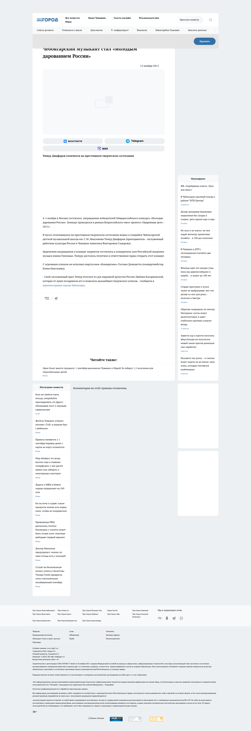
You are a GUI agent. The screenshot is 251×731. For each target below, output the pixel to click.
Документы (96, 30)
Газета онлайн (122, 17)
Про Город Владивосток (67, 620)
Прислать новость (189, 19)
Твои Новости (63, 610)
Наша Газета (112, 610)
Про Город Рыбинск (90, 614)
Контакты (110, 631)
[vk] (47, 298)
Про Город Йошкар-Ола (92, 610)
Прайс (71, 639)
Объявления (74, 635)
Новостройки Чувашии (168, 30)
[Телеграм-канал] (134, 141)
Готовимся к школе (72, 30)
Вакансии (142, 30)
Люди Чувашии (97, 17)
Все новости (72, 17)
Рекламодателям (149, 17)
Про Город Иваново (140, 610)
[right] (215, 30)
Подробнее (109, 685)
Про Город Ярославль (41, 614)
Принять (205, 41)
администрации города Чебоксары (64, 285)
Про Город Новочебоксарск (44, 610)
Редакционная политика (42, 635)
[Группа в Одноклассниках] (167, 618)
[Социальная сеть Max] (104, 148)
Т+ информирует (120, 30)
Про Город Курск (64, 614)
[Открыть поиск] (210, 20)
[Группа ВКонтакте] (73, 141)
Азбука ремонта (45, 30)
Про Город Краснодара (91, 620)
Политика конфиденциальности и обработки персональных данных (60, 689)
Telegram (36, 631)
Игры (68, 21)
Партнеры (37, 642)
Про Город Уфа (113, 614)
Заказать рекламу (197, 30)
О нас (71, 631)
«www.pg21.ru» (53, 648)
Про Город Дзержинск (42, 620)
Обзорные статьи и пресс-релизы (46, 639)
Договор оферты (113, 635)
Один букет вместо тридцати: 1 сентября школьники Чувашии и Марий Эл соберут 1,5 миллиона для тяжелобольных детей (98, 372)
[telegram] (57, 298)
